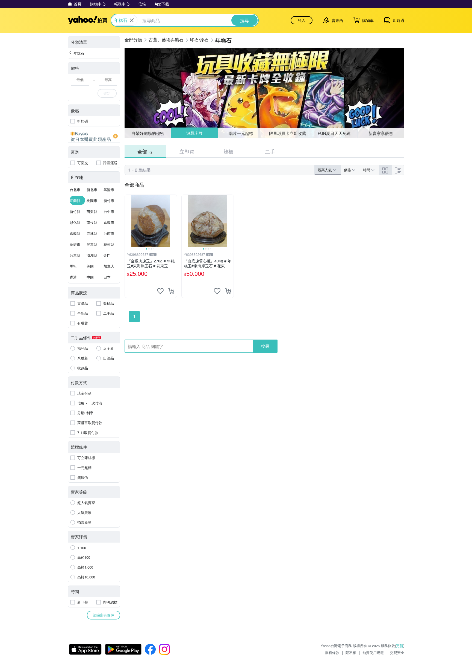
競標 (228, 151)
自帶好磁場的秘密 (147, 133)
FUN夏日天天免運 (334, 133)
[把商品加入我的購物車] (171, 291)
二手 (270, 151)
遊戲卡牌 (194, 133)
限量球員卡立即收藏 (287, 133)
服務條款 (332, 652)
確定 (107, 93)
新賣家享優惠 (380, 133)
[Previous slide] (128, 221)
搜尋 (265, 346)
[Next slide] (173, 221)
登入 (301, 20)
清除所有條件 (103, 615)
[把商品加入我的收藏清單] (160, 291)
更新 (399, 645)
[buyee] (94, 136)
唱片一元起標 (241, 133)
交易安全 (397, 652)
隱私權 (351, 652)
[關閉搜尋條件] (131, 20)
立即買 (186, 151)
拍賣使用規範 (373, 652)
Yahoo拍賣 (87, 20)
